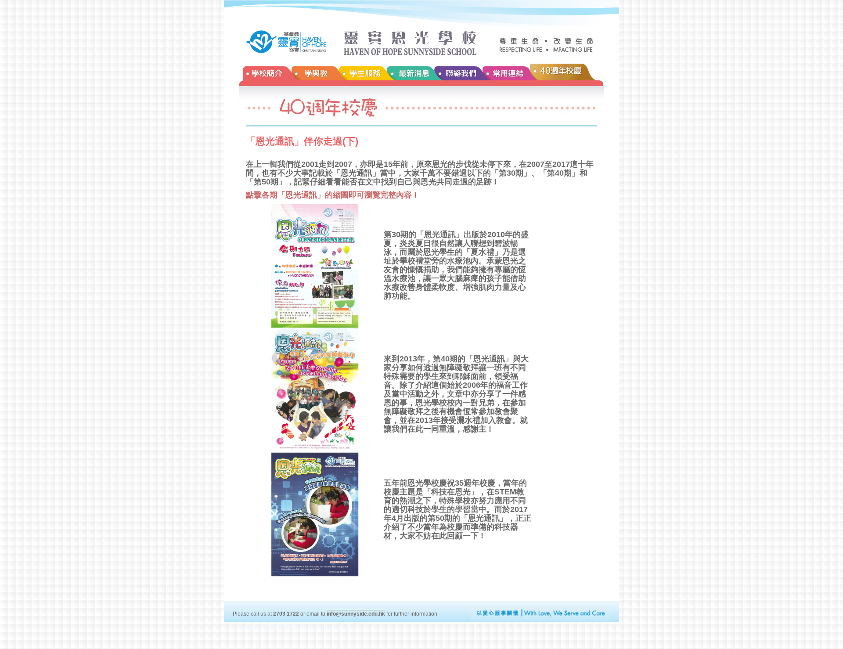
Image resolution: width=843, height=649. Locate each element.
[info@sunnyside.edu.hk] (356, 608)
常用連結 (506, 75)
